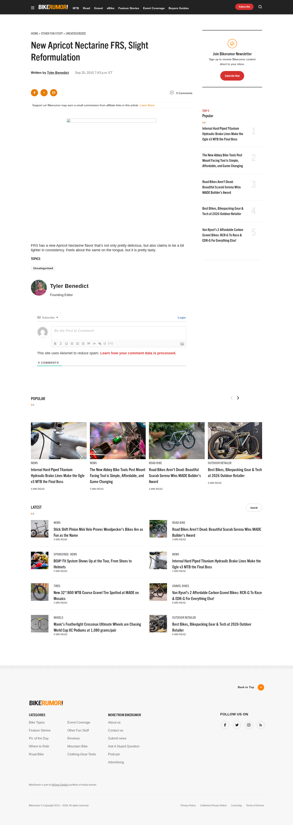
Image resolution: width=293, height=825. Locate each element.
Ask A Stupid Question (124, 746)
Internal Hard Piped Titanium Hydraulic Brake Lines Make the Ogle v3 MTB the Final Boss (222, 133)
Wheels (58, 617)
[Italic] (61, 343)
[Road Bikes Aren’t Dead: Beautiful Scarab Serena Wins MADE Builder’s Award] (177, 440)
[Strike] (72, 343)
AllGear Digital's (60, 784)
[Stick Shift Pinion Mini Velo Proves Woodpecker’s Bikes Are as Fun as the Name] (39, 529)
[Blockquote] (88, 343)
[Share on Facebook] (34, 92)
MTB (76, 8)
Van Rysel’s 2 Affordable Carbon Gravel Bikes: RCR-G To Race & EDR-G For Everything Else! (222, 235)
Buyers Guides (179, 8)
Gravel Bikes (180, 586)
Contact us (115, 730)
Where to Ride (39, 746)
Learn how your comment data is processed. (138, 353)
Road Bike (155, 463)
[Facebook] (224, 724)
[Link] (100, 343)
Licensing (236, 805)
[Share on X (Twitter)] (44, 92)
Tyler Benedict (58, 72)
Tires (57, 586)
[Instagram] (248, 724)
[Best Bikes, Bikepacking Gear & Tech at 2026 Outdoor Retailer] (236, 440)
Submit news (117, 738)
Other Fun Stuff (78, 730)
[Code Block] (94, 343)
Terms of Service (255, 805)
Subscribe (244, 6)
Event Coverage (154, 8)
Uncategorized (43, 268)
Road (86, 8)
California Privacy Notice (213, 805)
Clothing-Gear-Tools (81, 754)
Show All (254, 507)
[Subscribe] (260, 724)
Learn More (147, 105)
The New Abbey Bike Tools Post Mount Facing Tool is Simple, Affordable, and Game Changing (222, 160)
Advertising (116, 762)
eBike (110, 8)
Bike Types (37, 722)
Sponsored (61, 554)
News (34, 463)
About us (114, 722)
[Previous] (231, 397)
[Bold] (55, 343)
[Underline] (66, 343)
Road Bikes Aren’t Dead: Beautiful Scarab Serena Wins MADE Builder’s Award (221, 187)
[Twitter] (236, 724)
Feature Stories (128, 8)
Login (181, 317)
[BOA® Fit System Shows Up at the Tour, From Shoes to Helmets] (39, 560)
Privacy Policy (188, 805)
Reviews (73, 738)
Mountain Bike (77, 746)
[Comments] (172, 93)
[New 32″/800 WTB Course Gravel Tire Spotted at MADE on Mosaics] (39, 592)
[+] (110, 343)
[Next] (238, 397)
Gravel (98, 8)
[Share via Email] (53, 92)
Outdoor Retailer (219, 463)
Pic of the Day (39, 738)
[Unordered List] (83, 343)
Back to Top (246, 687)
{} (105, 343)
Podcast (114, 754)
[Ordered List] (77, 343)
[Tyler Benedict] (39, 289)
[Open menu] (32, 8)
